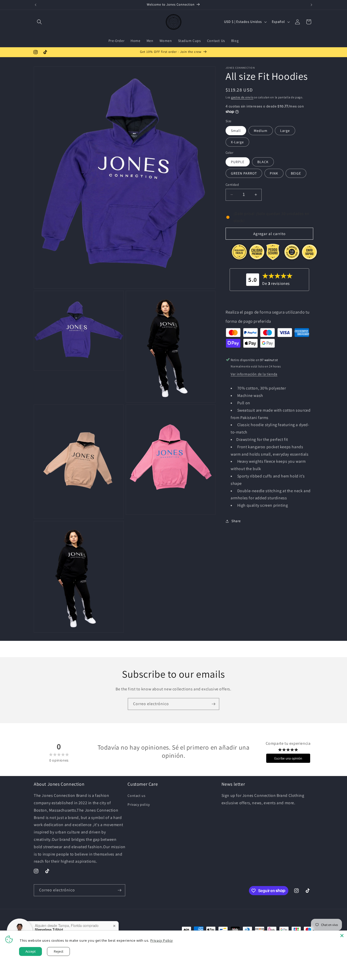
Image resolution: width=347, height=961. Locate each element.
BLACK (263, 162)
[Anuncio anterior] (35, 5)
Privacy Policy (161, 940)
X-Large (237, 142)
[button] (39, 21)
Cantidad (232, 184)
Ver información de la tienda (254, 374)
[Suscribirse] (213, 704)
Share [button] (236, 521)
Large (285, 130)
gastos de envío (242, 97)
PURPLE (237, 162)
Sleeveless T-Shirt (49, 929)
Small (236, 130)
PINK (274, 173)
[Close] (341, 935)
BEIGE (296, 173)
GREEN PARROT (244, 173)
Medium (260, 130)
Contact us (136, 796)
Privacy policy (139, 804)
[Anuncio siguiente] (311, 5)
